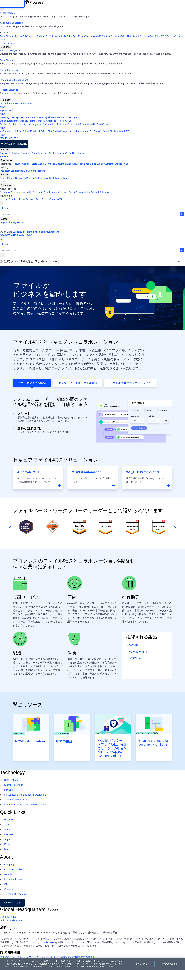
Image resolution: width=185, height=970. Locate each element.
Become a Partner (24, 178)
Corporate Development (45, 192)
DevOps (4, 124)
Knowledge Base (80, 164)
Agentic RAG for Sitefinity (41, 36)
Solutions (6, 47)
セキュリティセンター (46, 957)
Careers (53, 199)
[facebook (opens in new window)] (2, 953)
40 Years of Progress (15, 894)
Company (6, 185)
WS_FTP (13, 138)
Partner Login (41, 178)
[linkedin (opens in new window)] (18, 953)
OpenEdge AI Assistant (127, 36)
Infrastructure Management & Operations (36, 124)
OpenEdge (71, 117)
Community (78, 153)
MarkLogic (5, 117)
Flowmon (61, 124)
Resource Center (20, 164)
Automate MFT (64, 133)
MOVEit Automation (86, 472)
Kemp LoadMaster (76, 124)
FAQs (125, 164)
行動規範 (90, 957)
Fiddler (44, 131)
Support (5, 149)
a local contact (14, 920)
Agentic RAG (21, 36)
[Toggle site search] (1, 239)
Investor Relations (9, 199)
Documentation (63, 164)
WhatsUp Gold (94, 124)
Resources (6, 160)
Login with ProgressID (11, 222)
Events (99, 164)
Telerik (32, 121)
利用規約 (4, 957)
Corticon (39, 117)
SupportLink (19, 232)
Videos (51, 164)
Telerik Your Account (48, 232)
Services (4, 157)
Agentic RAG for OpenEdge (69, 36)
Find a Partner (7, 178)
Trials (7, 824)
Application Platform (55, 117)
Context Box (108, 36)
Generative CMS (92, 36)
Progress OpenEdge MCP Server (156, 36)
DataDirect (29, 117)
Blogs (93, 164)
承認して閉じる (142, 963)
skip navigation (12, 3)
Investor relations (13, 879)
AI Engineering (7, 43)
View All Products (14, 144)
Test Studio (54, 131)
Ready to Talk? (24, 235)
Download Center (47, 153)
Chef (11, 124)
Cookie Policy (93, 966)
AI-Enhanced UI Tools (11, 131)
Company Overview (10, 192)
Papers (33, 164)
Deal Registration (33, 180)
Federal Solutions (9, 90)
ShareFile (51, 121)
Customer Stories (113, 164)
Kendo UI (41, 121)
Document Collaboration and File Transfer (25, 804)
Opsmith (91, 38)
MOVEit (67, 121)
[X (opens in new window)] (6, 953)
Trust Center (42, 199)
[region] (92, 964)
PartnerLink (31, 232)
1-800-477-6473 (8, 235)
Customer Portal (29, 153)
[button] (9, 528)
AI (2, 9)
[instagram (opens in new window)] (14, 953)
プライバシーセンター (21, 957)
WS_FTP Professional (142, 472)
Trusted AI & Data (9, 103)
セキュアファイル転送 (32, 383)
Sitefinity (23, 121)
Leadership (26, 192)
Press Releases (27, 199)
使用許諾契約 (78, 957)
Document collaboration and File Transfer (81, 131)
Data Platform (7, 36)
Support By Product (10, 153)
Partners (5, 174)
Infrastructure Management (14, 80)
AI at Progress (7, 13)
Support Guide (64, 153)
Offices (61, 199)
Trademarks (48, 942)
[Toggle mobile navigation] (2, 255)
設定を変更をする (169, 963)
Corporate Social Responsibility (74, 192)
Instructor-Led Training (11, 171)
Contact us (12, 902)
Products (5, 100)
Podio (60, 121)
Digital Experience (9, 70)
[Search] (1, 203)
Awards (8, 874)
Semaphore (17, 117)
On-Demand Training (34, 171)
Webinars (43, 164)
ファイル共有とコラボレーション (130, 383)
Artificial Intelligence (10, 50)
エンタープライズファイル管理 (77, 383)
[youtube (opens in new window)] (10, 953)
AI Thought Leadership (11, 23)
